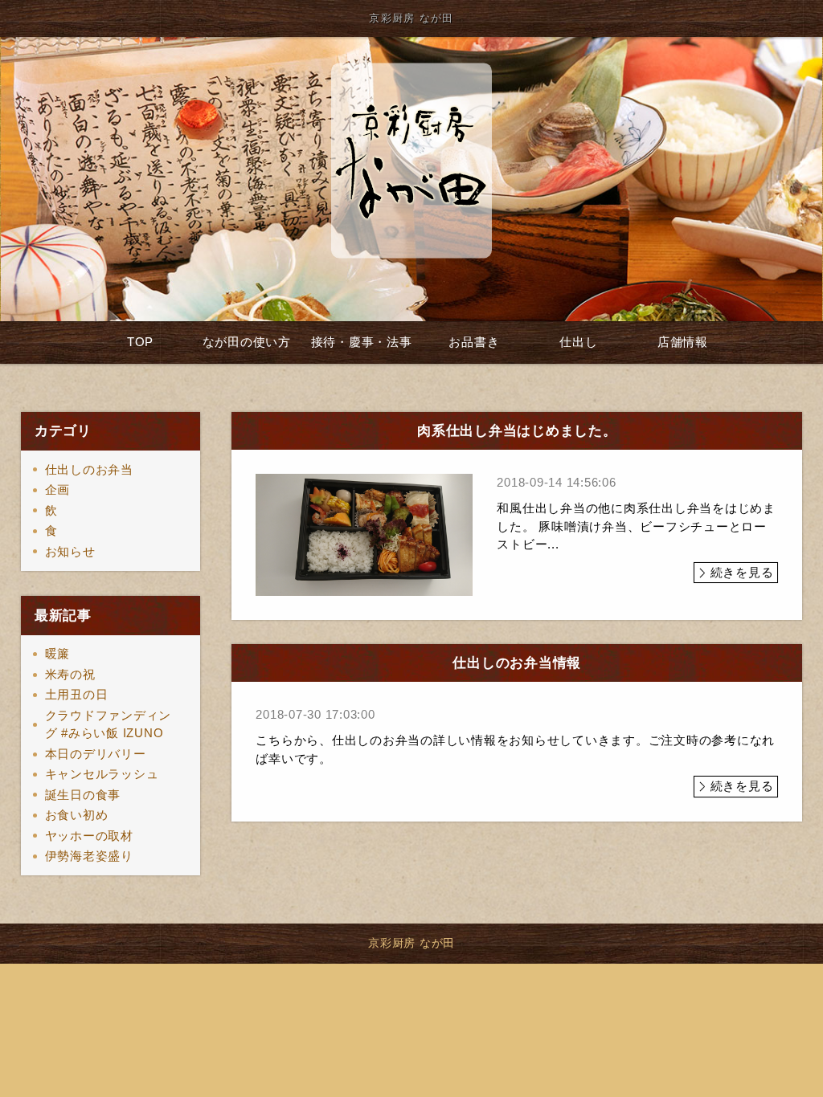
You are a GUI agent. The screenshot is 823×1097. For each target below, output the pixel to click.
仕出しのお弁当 (89, 469)
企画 (58, 489)
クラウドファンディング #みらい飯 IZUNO (108, 724)
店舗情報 (682, 342)
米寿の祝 (70, 674)
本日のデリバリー (95, 754)
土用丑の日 (77, 694)
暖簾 (58, 653)
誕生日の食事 (83, 794)
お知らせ (70, 551)
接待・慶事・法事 (361, 342)
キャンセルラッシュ (102, 774)
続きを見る (742, 572)
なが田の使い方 (247, 342)
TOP (140, 342)
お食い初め (77, 815)
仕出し (578, 342)
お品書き (473, 342)
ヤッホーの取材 (89, 835)
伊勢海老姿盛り (89, 856)
